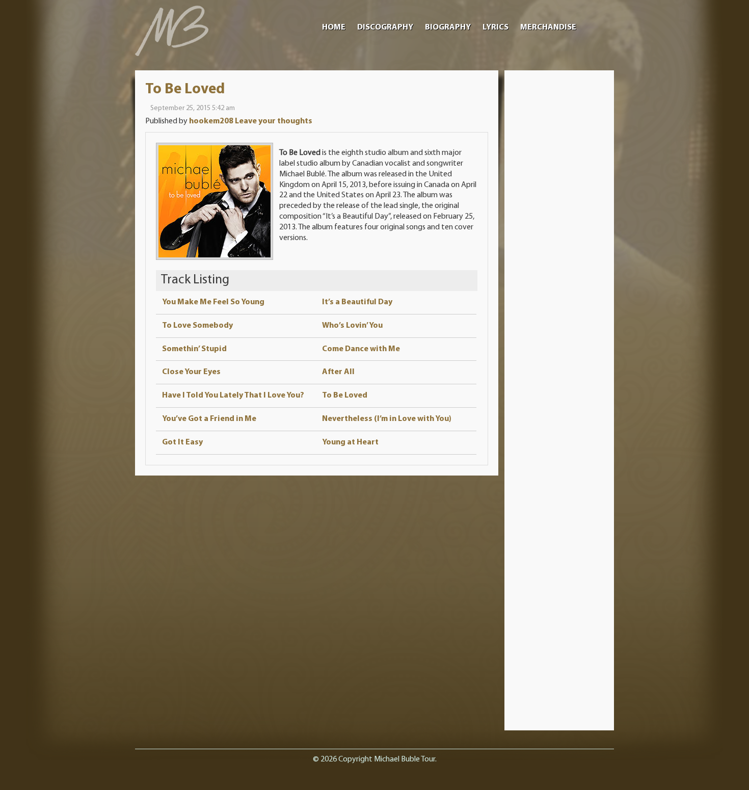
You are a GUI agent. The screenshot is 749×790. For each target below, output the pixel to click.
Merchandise (548, 27)
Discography (385, 27)
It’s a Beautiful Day (357, 302)
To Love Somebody (197, 326)
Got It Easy (182, 442)
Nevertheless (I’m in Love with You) (386, 419)
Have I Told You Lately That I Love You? (233, 395)
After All (338, 372)
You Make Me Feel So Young (213, 302)
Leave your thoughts (273, 121)
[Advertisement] (559, 233)
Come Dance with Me (361, 349)
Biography (448, 27)
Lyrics (496, 27)
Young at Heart (350, 442)
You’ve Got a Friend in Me (209, 419)
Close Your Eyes (191, 372)
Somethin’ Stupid (194, 349)
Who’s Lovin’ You (352, 326)
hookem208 (211, 121)
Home (333, 27)
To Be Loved (185, 89)
